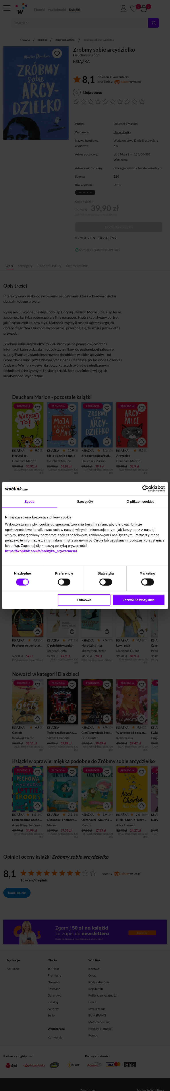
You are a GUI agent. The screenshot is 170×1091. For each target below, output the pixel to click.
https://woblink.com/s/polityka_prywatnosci (41, 551)
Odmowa (84, 600)
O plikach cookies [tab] (141, 501)
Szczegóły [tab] (85, 501)
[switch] (64, 582)
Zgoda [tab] (30, 501)
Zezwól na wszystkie (139, 600)
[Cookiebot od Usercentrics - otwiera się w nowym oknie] (145, 488)
